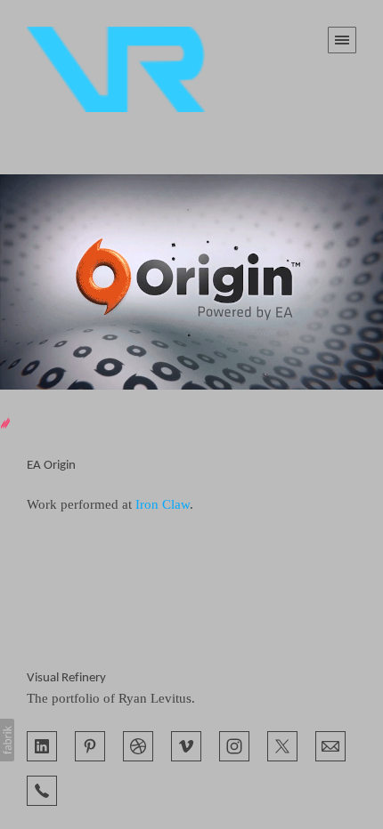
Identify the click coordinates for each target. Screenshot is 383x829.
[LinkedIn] (42, 744)
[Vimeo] (186, 744)
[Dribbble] (138, 744)
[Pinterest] (90, 744)
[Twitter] (282, 744)
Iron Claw (162, 504)
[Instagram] (234, 744)
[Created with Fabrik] (7, 740)
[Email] (330, 744)
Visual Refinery (66, 678)
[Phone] (42, 789)
